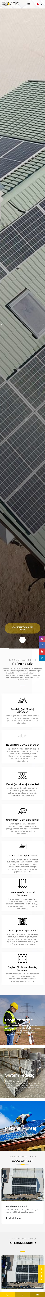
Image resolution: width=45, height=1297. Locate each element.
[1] (28, 4)
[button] (43, 324)
